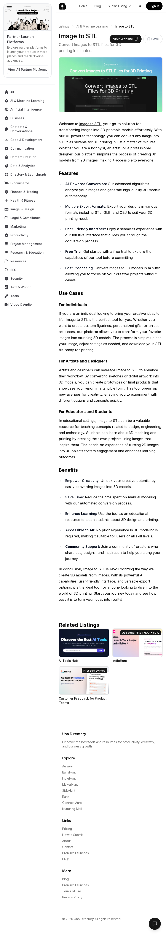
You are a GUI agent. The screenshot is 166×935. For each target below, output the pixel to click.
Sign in (154, 6)
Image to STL (90, 124)
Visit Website (123, 39)
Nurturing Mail (72, 809)
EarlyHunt (69, 772)
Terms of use (71, 891)
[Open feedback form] (155, 924)
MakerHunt (70, 784)
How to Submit (72, 835)
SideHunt (68, 790)
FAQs (66, 859)
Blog (97, 6)
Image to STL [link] (124, 26)
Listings (64, 26)
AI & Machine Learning (92, 26)
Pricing (67, 829)
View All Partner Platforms (27, 69)
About (66, 841)
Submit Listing (117, 6)
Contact (67, 847)
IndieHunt (69, 778)
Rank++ (67, 796)
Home (83, 6)
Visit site (70, 633)
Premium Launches (75, 853)
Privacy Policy (72, 897)
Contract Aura (72, 802)
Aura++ (67, 766)
